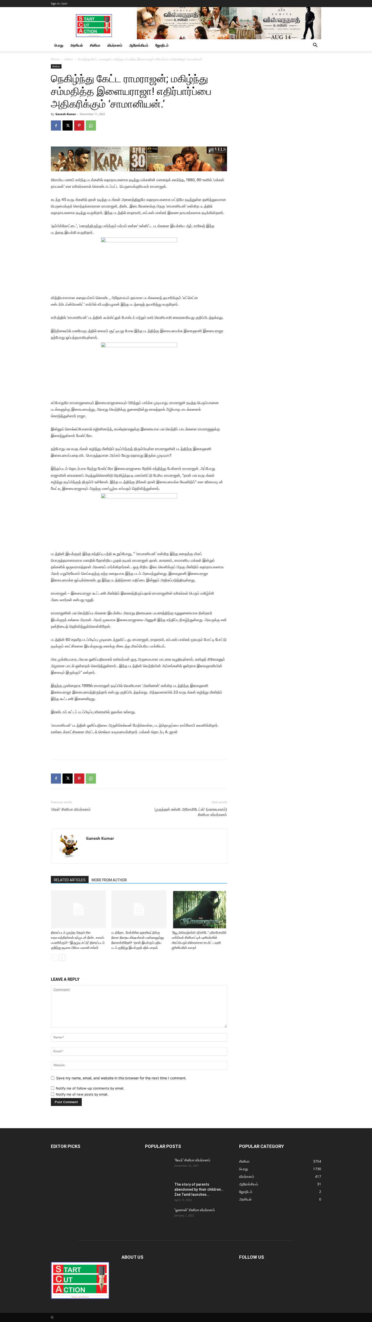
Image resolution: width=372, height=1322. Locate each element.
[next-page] (62, 958)
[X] (68, 125)
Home (55, 59)
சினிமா (95, 45)
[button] (315, 45)
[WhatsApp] (91, 125)
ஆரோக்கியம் (138, 45)
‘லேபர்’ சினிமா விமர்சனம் (192, 1160)
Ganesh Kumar (65, 114)
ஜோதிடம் (162, 45)
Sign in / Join (59, 3)
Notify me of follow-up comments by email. (90, 1088)
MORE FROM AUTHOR (109, 880)
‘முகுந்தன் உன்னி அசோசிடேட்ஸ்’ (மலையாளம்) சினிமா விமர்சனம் (190, 812)
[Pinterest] (79, 125)
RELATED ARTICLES (70, 880)
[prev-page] (54, 958)
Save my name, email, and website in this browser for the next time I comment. (121, 1078)
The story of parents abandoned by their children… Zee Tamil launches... (198, 1189)
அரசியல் (76, 45)
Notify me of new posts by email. (82, 1094)
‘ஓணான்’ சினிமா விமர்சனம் (194, 1210)
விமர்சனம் (114, 45)
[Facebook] (56, 125)
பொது (58, 45)
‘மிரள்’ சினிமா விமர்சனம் (71, 809)
